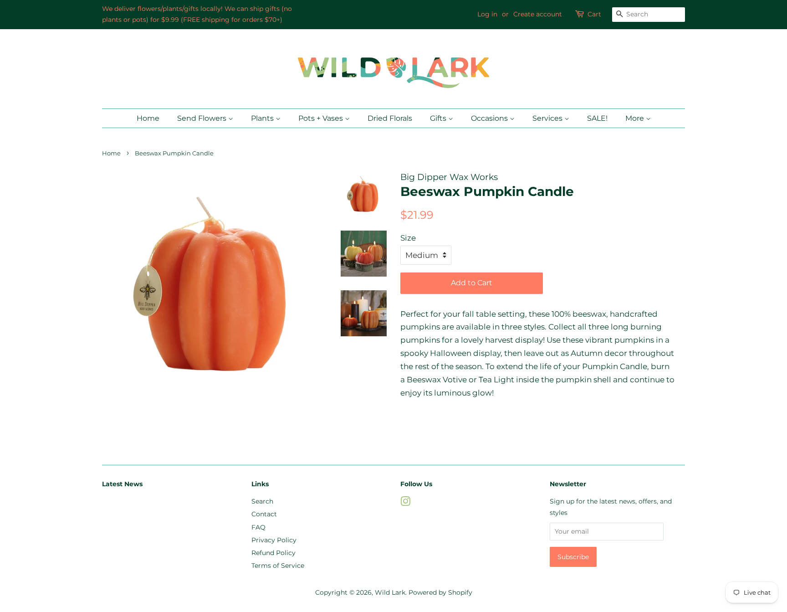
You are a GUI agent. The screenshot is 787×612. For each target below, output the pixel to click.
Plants (263, 118)
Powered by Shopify (440, 592)
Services (548, 118)
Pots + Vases (321, 118)
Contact (264, 514)
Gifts (439, 118)
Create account (537, 14)
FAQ (258, 527)
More (635, 118)
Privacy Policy (273, 540)
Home (148, 118)
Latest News (122, 484)
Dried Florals (390, 118)
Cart (594, 14)
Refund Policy (273, 553)
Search (262, 501)
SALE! (597, 118)
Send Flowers (202, 118)
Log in (487, 14)
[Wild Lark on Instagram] (405, 503)
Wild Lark (390, 592)
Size (408, 237)
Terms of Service (277, 565)
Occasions (490, 118)
